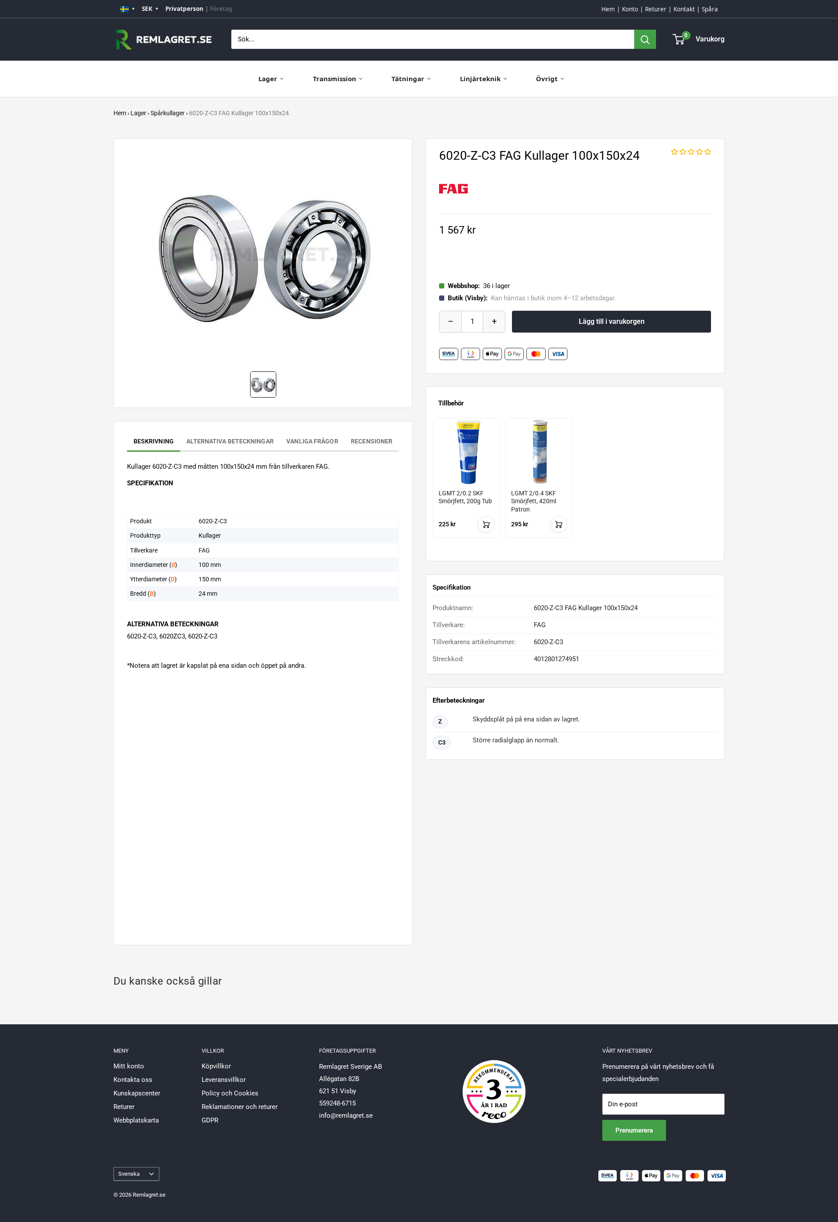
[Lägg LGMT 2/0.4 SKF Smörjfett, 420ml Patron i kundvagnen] (558, 524)
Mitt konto (128, 1066)
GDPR (210, 1120)
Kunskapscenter (136, 1093)
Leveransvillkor (224, 1080)
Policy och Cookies (230, 1093)
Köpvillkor (216, 1066)
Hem (608, 9)
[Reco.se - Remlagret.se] (494, 1082)
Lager (267, 78)
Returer (655, 9)
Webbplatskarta (136, 1120)
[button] (691, 152)
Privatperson (184, 9)
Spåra (710, 9)
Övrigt (547, 78)
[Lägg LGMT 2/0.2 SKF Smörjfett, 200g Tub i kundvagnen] (486, 524)
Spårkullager (168, 113)
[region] (575, 486)
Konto (630, 9)
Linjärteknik (480, 78)
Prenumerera (634, 1130)
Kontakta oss (132, 1080)
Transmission (334, 78)
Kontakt (684, 9)
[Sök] (645, 39)
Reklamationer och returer (240, 1107)
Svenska (129, 1174)
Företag (221, 9)
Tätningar (408, 78)
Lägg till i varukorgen (612, 321)
